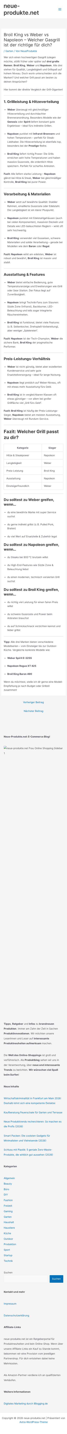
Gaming (8, 1211)
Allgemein (9, 1178)
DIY (6, 1194)
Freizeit (8, 1205)
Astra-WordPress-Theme (33, 1422)
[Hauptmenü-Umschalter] (60, 9)
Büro (6, 1189)
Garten (9, 51)
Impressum (10, 1303)
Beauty (8, 1183)
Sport (7, 1249)
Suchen (8, 1272)
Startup (8, 1255)
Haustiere (9, 1227)
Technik (8, 1260)
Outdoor (8, 1238)
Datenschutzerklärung (16, 1315)
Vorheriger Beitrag (33, 702)
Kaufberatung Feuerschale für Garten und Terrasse (33, 1112)
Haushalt (9, 1222)
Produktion (10, 1244)
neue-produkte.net (21, 9)
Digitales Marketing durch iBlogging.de (26, 1403)
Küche (7, 1233)
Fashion (8, 1200)
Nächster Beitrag (33, 711)
